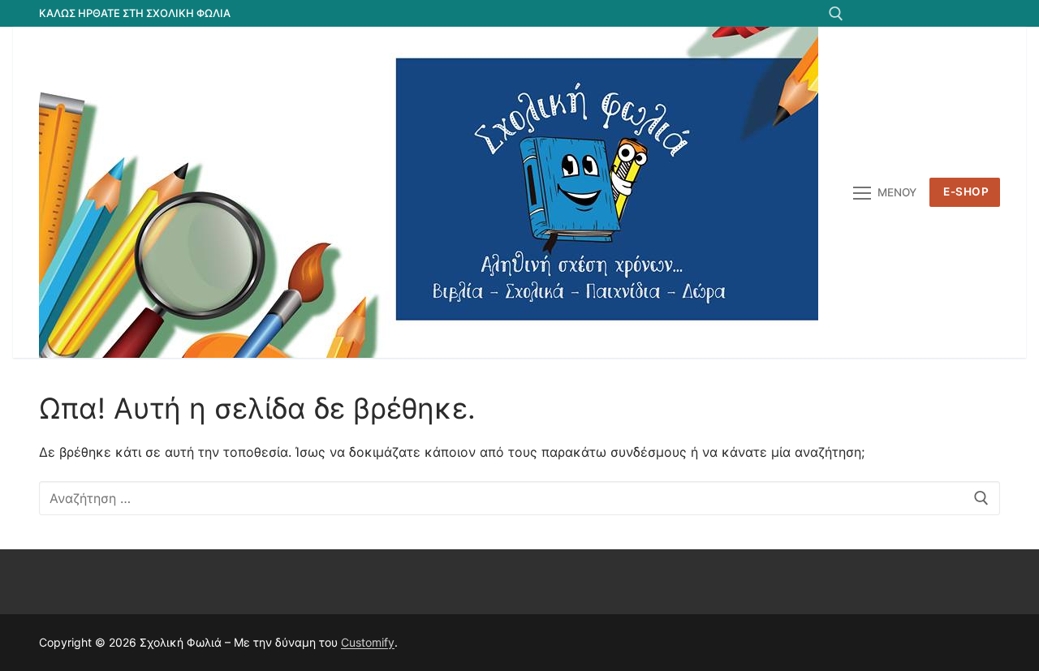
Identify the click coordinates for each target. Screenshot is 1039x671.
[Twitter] (899, 13)
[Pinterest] (987, 13)
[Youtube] (928, 13)
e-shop (966, 191)
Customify (367, 642)
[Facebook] (869, 13)
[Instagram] (958, 13)
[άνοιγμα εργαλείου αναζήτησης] (836, 13)
